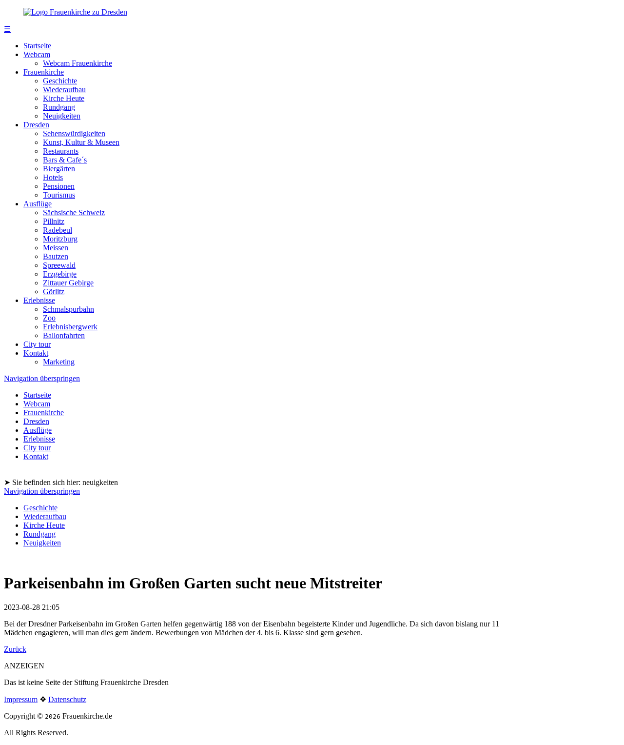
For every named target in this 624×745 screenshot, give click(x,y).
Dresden (36, 125)
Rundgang (59, 107)
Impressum (21, 699)
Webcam (36, 54)
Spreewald (59, 265)
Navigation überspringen (42, 378)
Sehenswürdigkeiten (74, 133)
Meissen (55, 247)
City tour (37, 344)
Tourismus (59, 195)
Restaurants (60, 151)
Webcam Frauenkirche (77, 63)
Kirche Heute (63, 98)
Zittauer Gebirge (68, 283)
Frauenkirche (43, 72)
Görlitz (53, 291)
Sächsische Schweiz (74, 212)
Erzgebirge (60, 274)
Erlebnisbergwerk (70, 326)
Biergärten (59, 168)
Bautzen (55, 256)
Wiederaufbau (64, 89)
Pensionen (59, 186)
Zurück (15, 649)
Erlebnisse (39, 300)
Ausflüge (37, 204)
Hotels (53, 177)
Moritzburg (60, 239)
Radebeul (57, 230)
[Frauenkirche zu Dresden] (75, 12)
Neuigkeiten (61, 116)
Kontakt (35, 353)
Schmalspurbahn (68, 309)
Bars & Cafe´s (65, 160)
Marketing (59, 362)
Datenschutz (67, 699)
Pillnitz (53, 221)
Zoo (49, 318)
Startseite (37, 45)
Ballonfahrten (64, 335)
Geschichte (60, 81)
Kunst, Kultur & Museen (81, 142)
